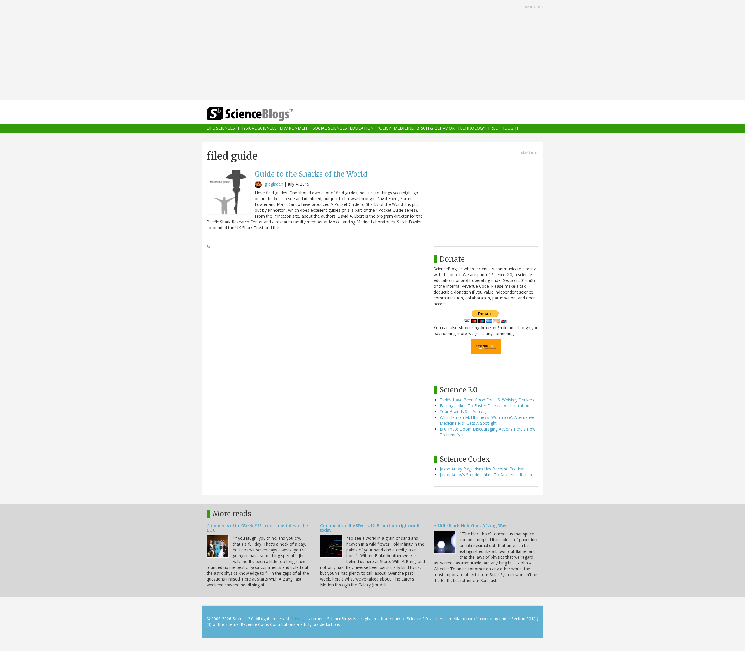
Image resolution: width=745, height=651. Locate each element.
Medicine (404, 128)
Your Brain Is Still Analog (463, 411)
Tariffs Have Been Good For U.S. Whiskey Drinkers (487, 400)
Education (362, 128)
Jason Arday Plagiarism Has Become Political (482, 469)
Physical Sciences (257, 128)
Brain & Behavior (435, 128)
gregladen (274, 184)
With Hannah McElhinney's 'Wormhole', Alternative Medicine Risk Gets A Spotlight (487, 420)
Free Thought (503, 128)
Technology (471, 128)
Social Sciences (330, 128)
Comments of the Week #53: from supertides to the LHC (257, 528)
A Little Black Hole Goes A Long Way (470, 525)
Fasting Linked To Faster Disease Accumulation (484, 405)
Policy (384, 128)
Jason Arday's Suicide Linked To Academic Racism (486, 474)
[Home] (262, 114)
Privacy (297, 618)
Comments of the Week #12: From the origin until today (369, 528)
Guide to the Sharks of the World (311, 174)
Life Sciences (221, 128)
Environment (295, 128)
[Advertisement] (372, 50)
